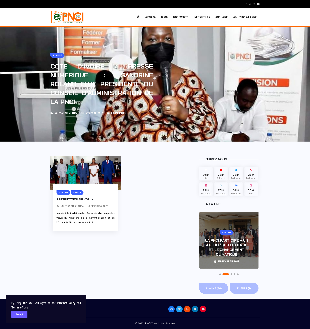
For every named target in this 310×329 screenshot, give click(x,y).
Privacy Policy (66, 303)
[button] (220, 274)
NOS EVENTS (180, 17)
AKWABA (150, 17)
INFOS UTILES (202, 17)
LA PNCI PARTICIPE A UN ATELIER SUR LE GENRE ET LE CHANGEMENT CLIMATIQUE (226, 247)
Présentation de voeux (75, 199)
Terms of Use (19, 307)
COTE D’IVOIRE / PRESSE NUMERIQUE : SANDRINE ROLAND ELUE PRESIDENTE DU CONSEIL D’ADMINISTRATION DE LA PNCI (101, 84)
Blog (164, 17)
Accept (19, 314)
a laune (214, 288)
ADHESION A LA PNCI (245, 17)
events (244, 288)
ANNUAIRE (221, 17)
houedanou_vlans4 (66, 113)
